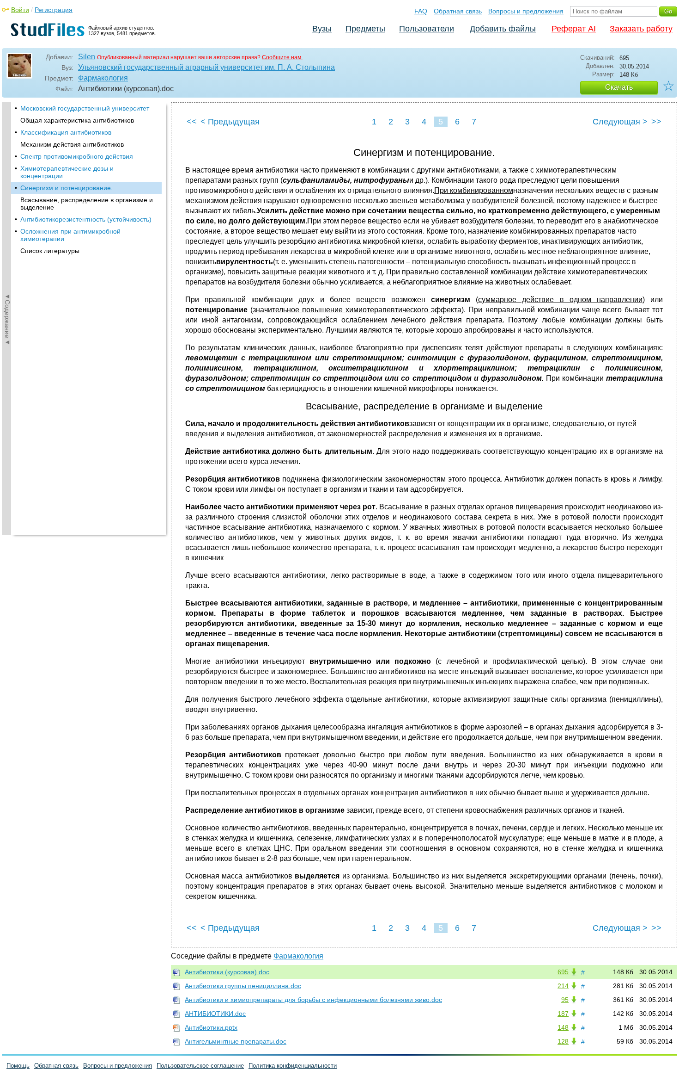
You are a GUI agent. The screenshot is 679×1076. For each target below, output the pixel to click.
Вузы (322, 28)
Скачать (619, 87)
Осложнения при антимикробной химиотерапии (70, 235)
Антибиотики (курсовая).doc (227, 972)
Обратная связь (458, 11)
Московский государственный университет (84, 108)
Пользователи (426, 28)
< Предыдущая (230, 121)
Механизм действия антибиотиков (72, 144)
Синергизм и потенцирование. (66, 188)
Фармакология (103, 78)
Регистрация (54, 9)
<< (192, 121)
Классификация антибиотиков (65, 132)
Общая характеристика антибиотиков (77, 120)
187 (563, 1013)
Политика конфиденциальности (293, 1065)
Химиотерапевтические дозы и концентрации (67, 172)
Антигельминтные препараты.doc (235, 1041)
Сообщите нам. (282, 57)
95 (565, 999)
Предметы (365, 28)
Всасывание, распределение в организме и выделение (86, 203)
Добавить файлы (503, 28)
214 (563, 985)
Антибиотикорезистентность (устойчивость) (86, 219)
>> (656, 121)
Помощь (18, 1065)
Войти (20, 9)
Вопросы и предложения (526, 11)
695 (563, 972)
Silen (86, 57)
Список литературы (49, 250)
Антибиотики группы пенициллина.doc (243, 985)
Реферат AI (574, 28)
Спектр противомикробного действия (76, 156)
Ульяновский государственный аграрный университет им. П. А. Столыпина (206, 67)
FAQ (420, 11)
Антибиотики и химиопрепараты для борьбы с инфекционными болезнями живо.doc (313, 999)
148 (563, 1027)
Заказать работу (641, 28)
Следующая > (620, 121)
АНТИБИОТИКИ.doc (215, 1013)
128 (563, 1041)
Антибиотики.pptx (211, 1027)
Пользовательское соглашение (200, 1065)
